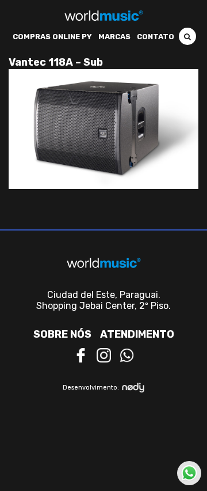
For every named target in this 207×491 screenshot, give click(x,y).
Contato (155, 36)
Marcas (114, 36)
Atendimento (137, 334)
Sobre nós (62, 334)
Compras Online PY (52, 36)
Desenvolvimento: (91, 387)
